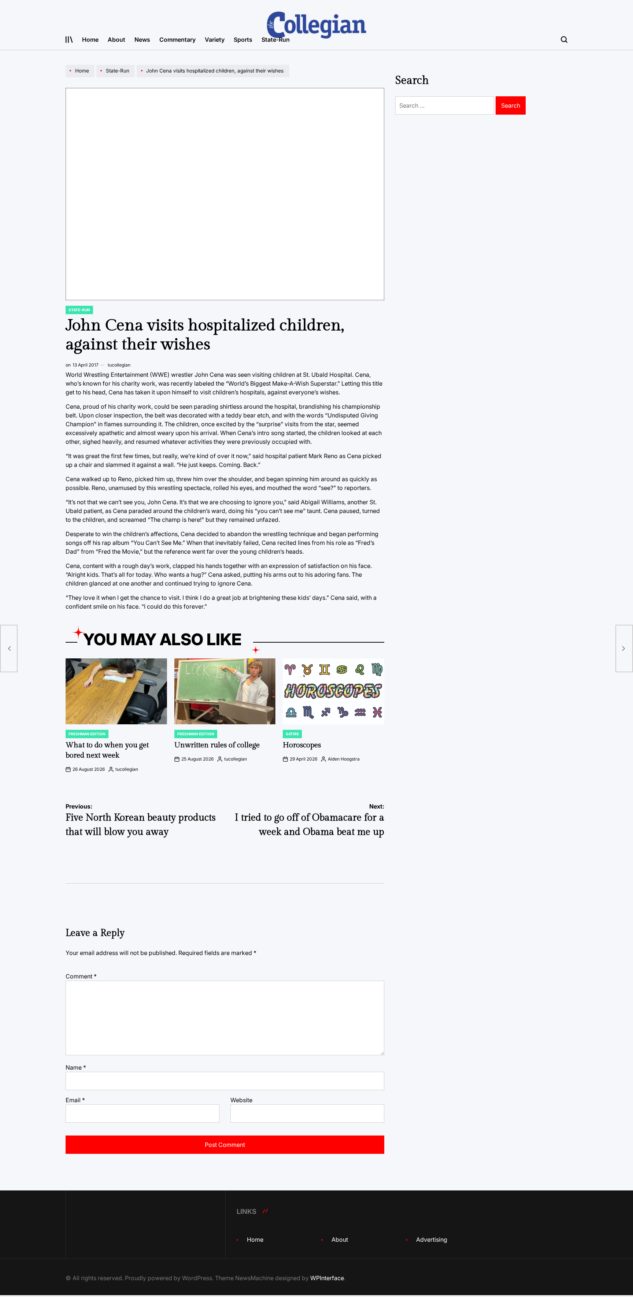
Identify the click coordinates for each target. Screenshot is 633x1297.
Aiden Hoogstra (344, 759)
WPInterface (327, 1278)
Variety (215, 39)
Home (90, 39)
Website (241, 1100)
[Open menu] (69, 39)
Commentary (177, 39)
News (142, 39)
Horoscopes (302, 745)
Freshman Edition (87, 734)
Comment (81, 976)
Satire (292, 734)
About (116, 39)
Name (76, 1067)
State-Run (276, 39)
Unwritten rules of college (217, 745)
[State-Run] (116, 77)
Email (75, 1100)
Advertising (431, 1239)
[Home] (81, 77)
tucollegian (119, 365)
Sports (243, 39)
